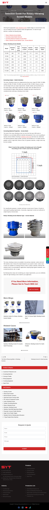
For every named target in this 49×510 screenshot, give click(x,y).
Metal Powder (6, 494)
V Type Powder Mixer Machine (11, 417)
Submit (24, 448)
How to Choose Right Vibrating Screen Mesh (13, 317)
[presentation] (13, 307)
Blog (15, 10)
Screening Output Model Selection (14, 36)
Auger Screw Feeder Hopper (10, 413)
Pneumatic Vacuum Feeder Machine (12, 411)
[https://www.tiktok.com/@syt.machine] (30, 507)
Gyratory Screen (8, 391)
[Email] (47, 262)
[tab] (21, 350)
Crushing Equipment (31, 474)
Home (12, 10)
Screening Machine (31, 468)
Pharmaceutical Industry (8, 490)
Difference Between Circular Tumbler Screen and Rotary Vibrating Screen (34, 317)
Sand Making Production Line (33, 488)
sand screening (25, 76)
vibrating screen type (26, 136)
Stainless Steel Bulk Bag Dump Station (13, 409)
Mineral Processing (7, 496)
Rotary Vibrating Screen (9, 405)
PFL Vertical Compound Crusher (11, 399)
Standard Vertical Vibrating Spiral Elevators (14, 415)
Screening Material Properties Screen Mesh (16, 38)
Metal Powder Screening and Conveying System (36, 492)
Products (28, 465)
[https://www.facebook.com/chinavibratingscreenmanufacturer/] (19, 507)
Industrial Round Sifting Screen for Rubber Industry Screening (34, 344)
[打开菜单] (46, 2)
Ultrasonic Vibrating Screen (10, 407)
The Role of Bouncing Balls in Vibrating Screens (11, 359)
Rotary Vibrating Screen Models (13, 35)
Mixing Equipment (30, 472)
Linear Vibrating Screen (9, 401)
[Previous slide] (5, 311)
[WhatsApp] (47, 259)
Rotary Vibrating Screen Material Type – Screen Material (19, 40)
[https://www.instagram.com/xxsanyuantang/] (22, 507)
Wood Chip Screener (9, 393)
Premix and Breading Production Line (34, 490)
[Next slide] (44, 311)
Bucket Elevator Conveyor (10, 395)
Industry (4, 485)
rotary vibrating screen (21, 27)
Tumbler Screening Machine (10, 403)
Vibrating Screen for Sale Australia (39, 358)
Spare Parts (29, 476)
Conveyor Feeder (30, 470)
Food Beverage (6, 488)
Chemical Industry (6, 492)
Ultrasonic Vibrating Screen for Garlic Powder (13, 344)
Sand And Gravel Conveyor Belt (11, 397)
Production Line (30, 485)
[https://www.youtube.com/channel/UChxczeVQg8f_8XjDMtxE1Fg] (26, 507)
